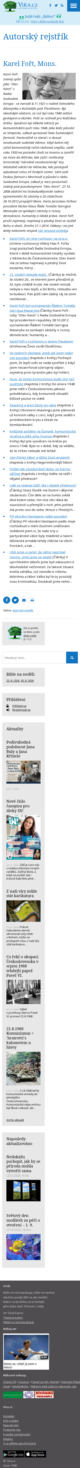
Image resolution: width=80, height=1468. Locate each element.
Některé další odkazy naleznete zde (53, 1386)
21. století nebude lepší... (29, 274)
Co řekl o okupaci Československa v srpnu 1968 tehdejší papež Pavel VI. (22, 966)
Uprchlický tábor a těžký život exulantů (40, 457)
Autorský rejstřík (22, 610)
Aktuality (14, 728)
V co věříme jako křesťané (19, 1443)
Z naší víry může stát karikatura (21, 893)
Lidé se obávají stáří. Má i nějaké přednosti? (43, 485)
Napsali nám (11, 1425)
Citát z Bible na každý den (47, 21)
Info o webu (11, 1421)
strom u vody (29, 635)
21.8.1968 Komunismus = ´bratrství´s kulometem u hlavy (20, 1038)
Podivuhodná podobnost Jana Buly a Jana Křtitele (20, 749)
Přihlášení (15, 699)
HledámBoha (20, 1386)
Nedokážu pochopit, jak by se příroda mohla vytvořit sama (23, 1163)
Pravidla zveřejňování (16, 1434)
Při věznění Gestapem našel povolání (38, 516)
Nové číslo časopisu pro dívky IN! (17, 806)
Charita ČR (9, 1382)
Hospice (24, 1382)
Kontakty (8, 1416)
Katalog (8, 1439)
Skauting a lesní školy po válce (33, 405)
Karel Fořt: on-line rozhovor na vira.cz (39, 238)
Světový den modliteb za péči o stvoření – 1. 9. (23, 1220)
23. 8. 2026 (12, 680)
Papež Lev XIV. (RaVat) (45, 1382)
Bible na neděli (20, 674)
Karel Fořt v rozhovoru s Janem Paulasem (41, 341)
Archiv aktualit (15, 1120)
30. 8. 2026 (27, 680)
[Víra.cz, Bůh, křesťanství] (20, 6)
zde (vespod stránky (52, 230)
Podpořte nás (12, 1430)
